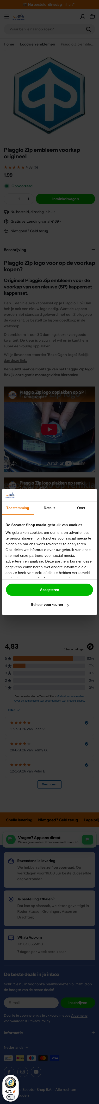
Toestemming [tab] (17, 508)
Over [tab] (81, 508)
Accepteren (49, 590)
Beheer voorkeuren (47, 605)
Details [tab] (50, 508)
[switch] (10, 1097)
